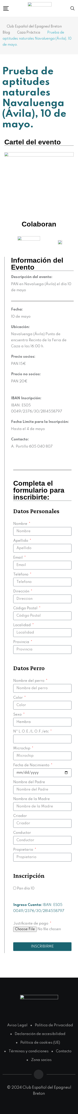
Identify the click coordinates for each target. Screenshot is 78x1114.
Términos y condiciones (29, 1051)
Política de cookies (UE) (40, 1042)
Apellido (21, 541)
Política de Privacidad (54, 1025)
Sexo (18, 714)
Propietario (23, 850)
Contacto (64, 1051)
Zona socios (41, 1060)
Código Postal (25, 608)
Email (18, 557)
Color (18, 698)
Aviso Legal (17, 1025)
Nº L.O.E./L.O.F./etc (31, 731)
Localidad (22, 625)
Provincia (21, 642)
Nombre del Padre (29, 782)
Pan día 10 (25, 888)
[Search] (72, 8)
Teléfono (21, 574)
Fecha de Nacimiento (31, 765)
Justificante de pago (31, 923)
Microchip (22, 748)
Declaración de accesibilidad (40, 1034)
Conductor (22, 833)
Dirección (21, 591)
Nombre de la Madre (31, 799)
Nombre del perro (29, 681)
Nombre (20, 524)
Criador (20, 816)
